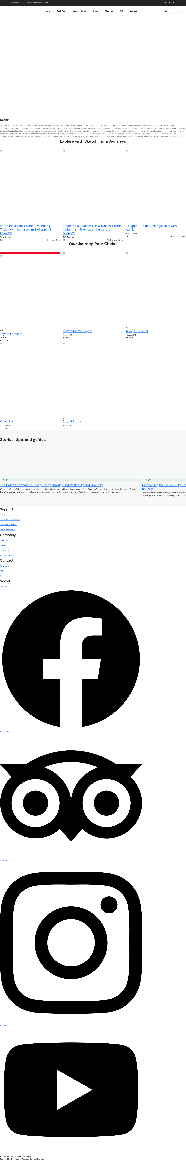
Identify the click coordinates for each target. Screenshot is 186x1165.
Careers (3, 545)
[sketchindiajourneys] (4, 220)
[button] (172, 11)
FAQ (121, 11)
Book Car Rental (79, 11)
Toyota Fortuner (11, 334)
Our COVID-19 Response (10, 520)
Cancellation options (8, 525)
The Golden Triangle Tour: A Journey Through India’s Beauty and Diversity (51, 485)
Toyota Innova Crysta (77, 331)
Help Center (5, 515)
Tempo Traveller (137, 331)
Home (47, 11)
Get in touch (5, 576)
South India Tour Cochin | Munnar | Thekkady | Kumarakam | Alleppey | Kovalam (25, 229)
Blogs (95, 11)
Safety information (8, 530)
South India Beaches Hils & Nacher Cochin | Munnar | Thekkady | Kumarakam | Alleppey (92, 229)
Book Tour (61, 11)
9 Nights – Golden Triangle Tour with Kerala (151, 227)
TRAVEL (6, 480)
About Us (109, 11)
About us (4, 540)
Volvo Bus (7, 421)
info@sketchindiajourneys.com (37, 2)
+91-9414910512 (14, 2)
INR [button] (165, 11)
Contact (133, 11)
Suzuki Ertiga (72, 421)
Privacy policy (6, 550)
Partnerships (5, 566)
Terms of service (6, 555)
